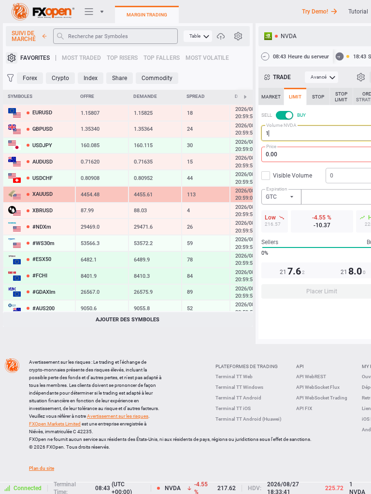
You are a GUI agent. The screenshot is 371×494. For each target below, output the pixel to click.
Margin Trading (147, 14)
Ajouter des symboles (127, 319)
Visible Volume (292, 175)
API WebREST (311, 376)
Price (271, 146)
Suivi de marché (24, 36)
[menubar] (198, 36)
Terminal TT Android (238, 397)
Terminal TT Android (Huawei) (248, 419)
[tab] (271, 96)
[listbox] (281, 197)
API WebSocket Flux (318, 387)
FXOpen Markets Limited (55, 423)
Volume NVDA (281, 125)
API (300, 366)
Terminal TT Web (234, 376)
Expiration (276, 189)
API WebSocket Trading (321, 397)
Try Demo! (315, 11)
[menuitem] (198, 36)
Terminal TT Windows (239, 387)
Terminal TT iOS (233, 408)
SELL (266, 115)
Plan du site (41, 468)
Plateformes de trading (246, 366)
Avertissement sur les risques (117, 416)
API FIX (304, 408)
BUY (301, 115)
